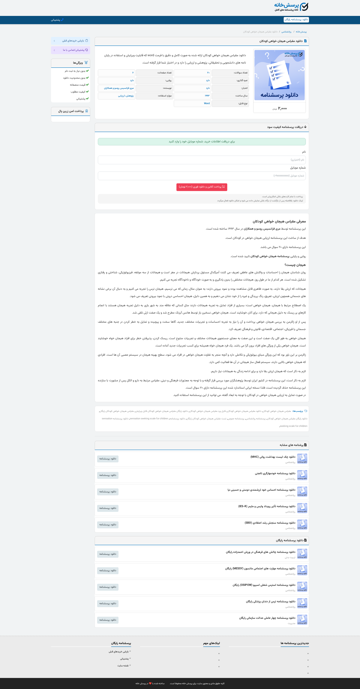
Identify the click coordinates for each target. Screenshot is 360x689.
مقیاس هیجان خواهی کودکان (277, 411)
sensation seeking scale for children (149, 419)
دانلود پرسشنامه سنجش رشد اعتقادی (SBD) (270, 523)
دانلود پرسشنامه (177, 419)
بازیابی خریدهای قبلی (119, 652)
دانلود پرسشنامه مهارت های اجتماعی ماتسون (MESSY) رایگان (260, 569)
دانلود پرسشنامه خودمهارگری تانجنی (275, 473)
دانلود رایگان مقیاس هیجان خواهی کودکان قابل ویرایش (161, 411)
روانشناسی (286, 32)
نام (304, 151)
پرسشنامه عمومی (236, 419)
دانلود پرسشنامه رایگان (296, 20)
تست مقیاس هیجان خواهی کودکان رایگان (206, 419)
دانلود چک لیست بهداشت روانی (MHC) (272, 457)
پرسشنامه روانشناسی (256, 419)
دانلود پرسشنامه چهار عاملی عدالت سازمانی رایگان (267, 618)
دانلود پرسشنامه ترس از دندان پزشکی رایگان (270, 601)
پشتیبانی (124, 659)
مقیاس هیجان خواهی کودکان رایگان (117, 411)
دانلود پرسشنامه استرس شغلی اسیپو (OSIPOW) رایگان (264, 585)
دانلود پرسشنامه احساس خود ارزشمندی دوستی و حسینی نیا (261, 490)
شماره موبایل (298, 167)
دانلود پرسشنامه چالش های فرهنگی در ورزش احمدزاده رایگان (260, 552)
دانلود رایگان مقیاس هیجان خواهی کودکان (287, 419)
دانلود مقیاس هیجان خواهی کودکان (244, 411)
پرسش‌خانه (301, 32)
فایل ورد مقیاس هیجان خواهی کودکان (207, 411)
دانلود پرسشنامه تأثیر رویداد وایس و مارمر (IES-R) (266, 506)
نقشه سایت (123, 666)
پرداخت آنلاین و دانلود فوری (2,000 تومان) (200, 187)
